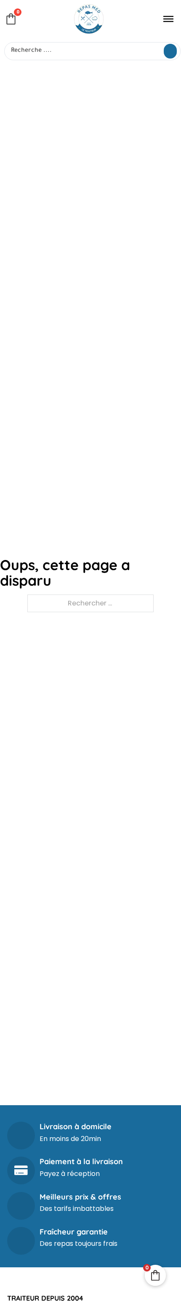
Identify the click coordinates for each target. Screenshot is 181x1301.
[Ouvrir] (168, 19)
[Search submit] (170, 51)
